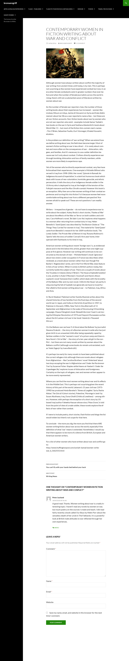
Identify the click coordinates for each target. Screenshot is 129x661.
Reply (57, 528)
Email (49, 591)
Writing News (51, 474)
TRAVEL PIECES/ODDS (105, 9)
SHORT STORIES (9, 15)
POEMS (90, 9)
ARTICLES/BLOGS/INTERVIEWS (13, 9)
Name (49, 581)
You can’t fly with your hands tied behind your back (66, 465)
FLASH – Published (34, 9)
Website (49, 602)
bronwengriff (10, 3)
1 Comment (80, 43)
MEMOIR (80, 9)
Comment (51, 549)
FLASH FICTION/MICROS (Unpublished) (59, 9)
